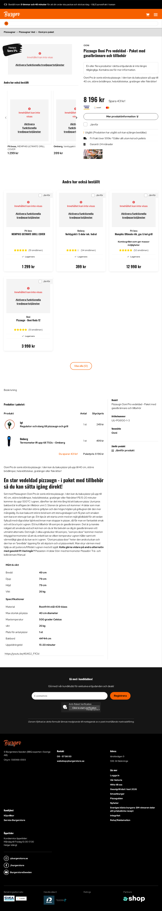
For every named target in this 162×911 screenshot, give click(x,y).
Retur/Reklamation (120, 820)
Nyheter (114, 803)
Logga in (114, 775)
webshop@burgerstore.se (70, 761)
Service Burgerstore (14, 820)
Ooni (114, 432)
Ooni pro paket (46, 32)
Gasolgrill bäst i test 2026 (123, 789)
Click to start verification (84, 707)
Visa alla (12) (81, 366)
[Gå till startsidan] (12, 14)
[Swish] (21, 899)
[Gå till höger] (76, 117)
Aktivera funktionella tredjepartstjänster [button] (40, 65)
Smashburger (117, 793)
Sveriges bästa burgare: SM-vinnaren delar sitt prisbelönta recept (132, 809)
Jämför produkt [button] (124, 450)
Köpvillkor (9, 815)
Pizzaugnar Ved (27, 32)
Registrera (120, 695)
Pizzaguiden (116, 798)
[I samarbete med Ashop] (134, 899)
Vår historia (116, 780)
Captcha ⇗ (93, 710)
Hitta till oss (116, 784)
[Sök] (6, 23)
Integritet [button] (115, 815)
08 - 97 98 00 (64, 756)
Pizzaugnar (10, 32)
